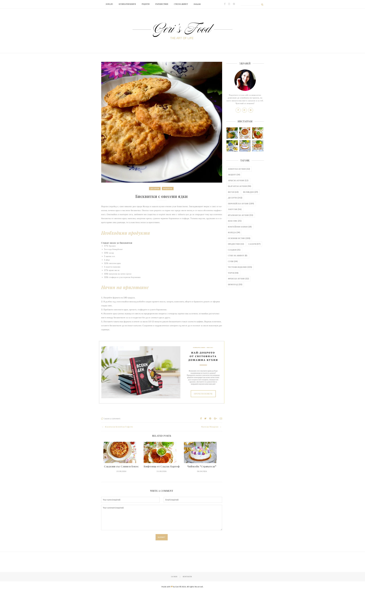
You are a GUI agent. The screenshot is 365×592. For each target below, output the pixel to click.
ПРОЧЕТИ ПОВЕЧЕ (203, 393)
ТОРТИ (233, 273)
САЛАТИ (254, 244)
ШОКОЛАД (235, 284)
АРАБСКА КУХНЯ (238, 180)
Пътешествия (161, 4)
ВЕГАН (233, 192)
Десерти (154, 188)
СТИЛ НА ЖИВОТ (237, 255)
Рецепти (146, 4)
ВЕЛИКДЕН (250, 192)
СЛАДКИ (234, 250)
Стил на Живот (181, 4)
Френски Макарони (209, 427)
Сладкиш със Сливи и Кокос (121, 466)
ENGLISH (197, 4)
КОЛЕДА (234, 232)
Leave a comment (112, 418)
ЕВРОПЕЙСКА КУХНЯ (241, 203)
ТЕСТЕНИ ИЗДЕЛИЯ (240, 267)
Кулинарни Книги (127, 4)
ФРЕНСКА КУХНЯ (238, 278)
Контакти (187, 576)
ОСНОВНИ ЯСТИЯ (239, 238)
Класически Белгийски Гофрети (119, 427)
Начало (109, 4)
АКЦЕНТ (234, 174)
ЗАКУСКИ (235, 209)
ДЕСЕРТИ (235, 198)
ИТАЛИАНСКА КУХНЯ (240, 215)
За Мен (174, 576)
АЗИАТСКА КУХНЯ (239, 169)
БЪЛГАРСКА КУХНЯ (239, 186)
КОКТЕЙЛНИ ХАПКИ (240, 227)
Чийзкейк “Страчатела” (201, 466)
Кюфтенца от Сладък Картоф (162, 466)
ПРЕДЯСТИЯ (236, 244)
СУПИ (233, 261)
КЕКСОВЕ (235, 221)
